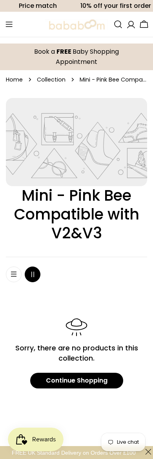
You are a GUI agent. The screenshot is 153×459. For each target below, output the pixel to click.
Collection (51, 79)
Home (14, 79)
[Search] (118, 24)
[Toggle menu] (9, 24)
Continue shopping (76, 380)
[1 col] (14, 274)
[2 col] (32, 274)
